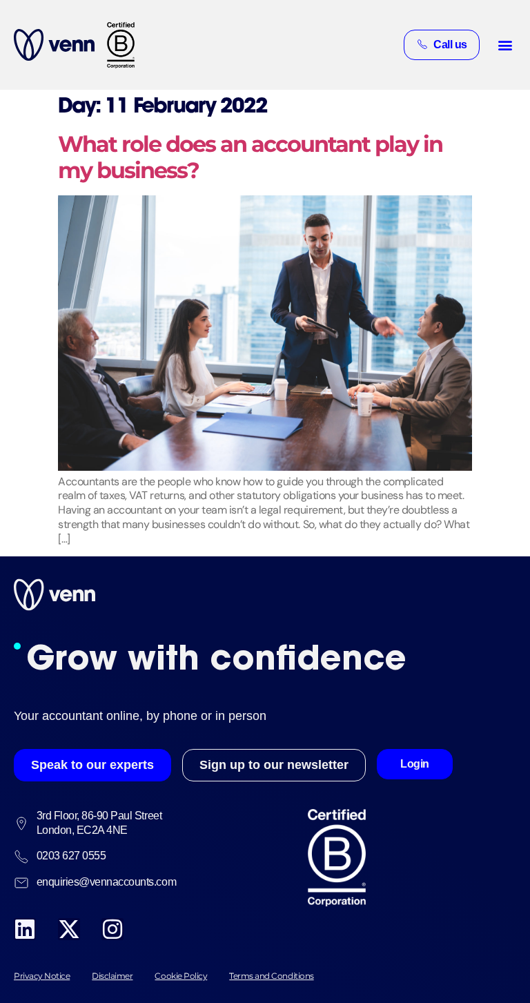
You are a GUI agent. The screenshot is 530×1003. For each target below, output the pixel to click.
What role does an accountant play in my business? (250, 157)
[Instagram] (112, 929)
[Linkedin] (25, 929)
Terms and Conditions (271, 976)
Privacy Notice (42, 976)
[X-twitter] (69, 929)
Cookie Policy (181, 976)
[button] (504, 44)
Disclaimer (112, 976)
